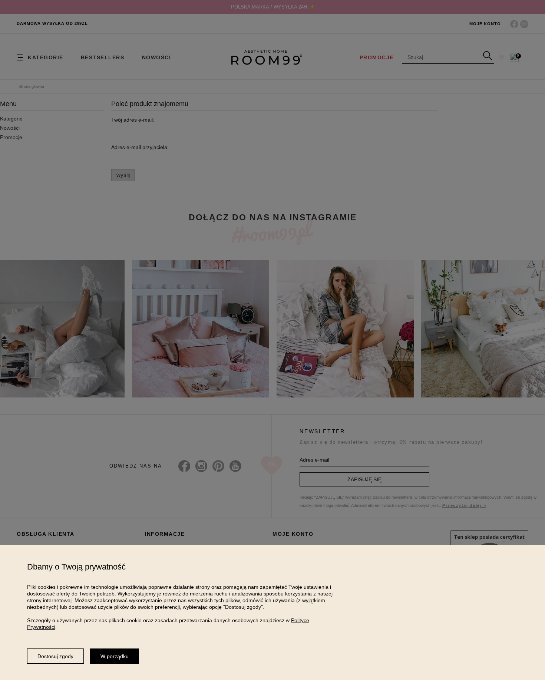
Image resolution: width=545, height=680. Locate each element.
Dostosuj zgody (55, 656)
